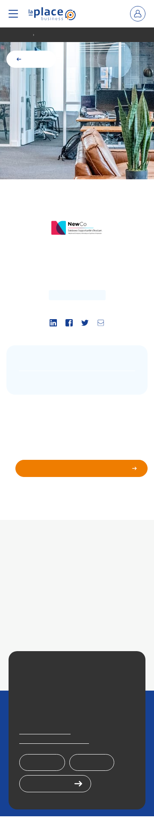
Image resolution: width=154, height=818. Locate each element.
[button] (13, 14)
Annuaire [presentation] (20, 35)
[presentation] (52, 13)
